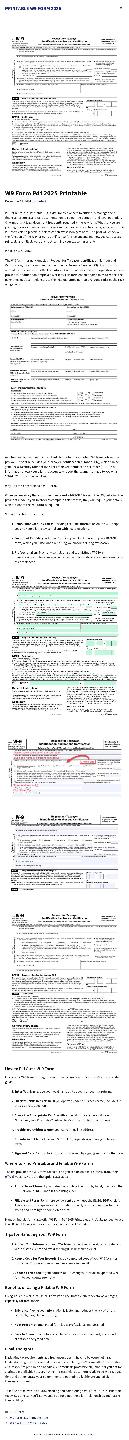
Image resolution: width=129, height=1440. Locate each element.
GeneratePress (87, 1434)
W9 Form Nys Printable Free (29, 1418)
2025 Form (17, 1412)
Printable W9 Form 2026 (33, 8)
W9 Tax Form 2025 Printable (28, 1423)
